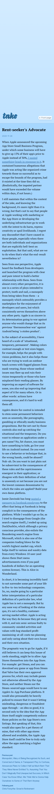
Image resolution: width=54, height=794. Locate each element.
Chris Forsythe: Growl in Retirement (18, 787)
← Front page (45, 117)
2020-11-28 (7, 136)
